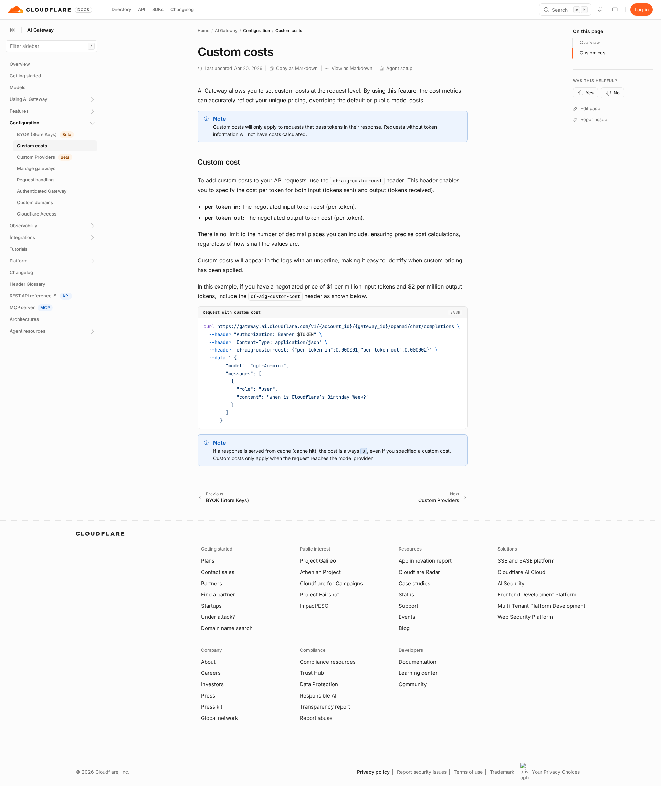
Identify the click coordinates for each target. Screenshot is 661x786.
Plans (207, 560)
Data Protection (319, 684)
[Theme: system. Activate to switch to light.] (614, 9)
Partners (211, 583)
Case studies (414, 583)
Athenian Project (320, 572)
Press (208, 695)
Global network (219, 718)
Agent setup (399, 68)
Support (408, 605)
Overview (590, 42)
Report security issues (422, 772)
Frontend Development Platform (536, 594)
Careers (211, 673)
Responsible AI (318, 695)
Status (406, 594)
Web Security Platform (525, 617)
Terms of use (468, 772)
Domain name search (227, 628)
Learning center (418, 673)
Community (413, 684)
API (141, 9)
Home (203, 30)
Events (407, 617)
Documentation (417, 662)
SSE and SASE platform (526, 560)
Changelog (182, 9)
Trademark (502, 772)
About (208, 662)
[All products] (12, 30)
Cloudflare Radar (419, 572)
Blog (404, 628)
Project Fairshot (319, 594)
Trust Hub (312, 673)
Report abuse (316, 718)
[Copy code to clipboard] (459, 325)
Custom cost (593, 52)
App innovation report (425, 560)
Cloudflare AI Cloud (521, 572)
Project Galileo (318, 560)
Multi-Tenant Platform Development (541, 605)
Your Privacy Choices (556, 772)
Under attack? (218, 617)
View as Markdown (352, 68)
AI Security (510, 583)
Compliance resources (328, 662)
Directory (121, 9)
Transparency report (325, 706)
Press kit (211, 706)
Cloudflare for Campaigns (331, 583)
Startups (211, 605)
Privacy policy (373, 772)
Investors (212, 684)
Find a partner (218, 594)
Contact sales (217, 572)
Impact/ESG (314, 605)
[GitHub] (600, 9)
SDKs (158, 9)
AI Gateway (226, 30)
